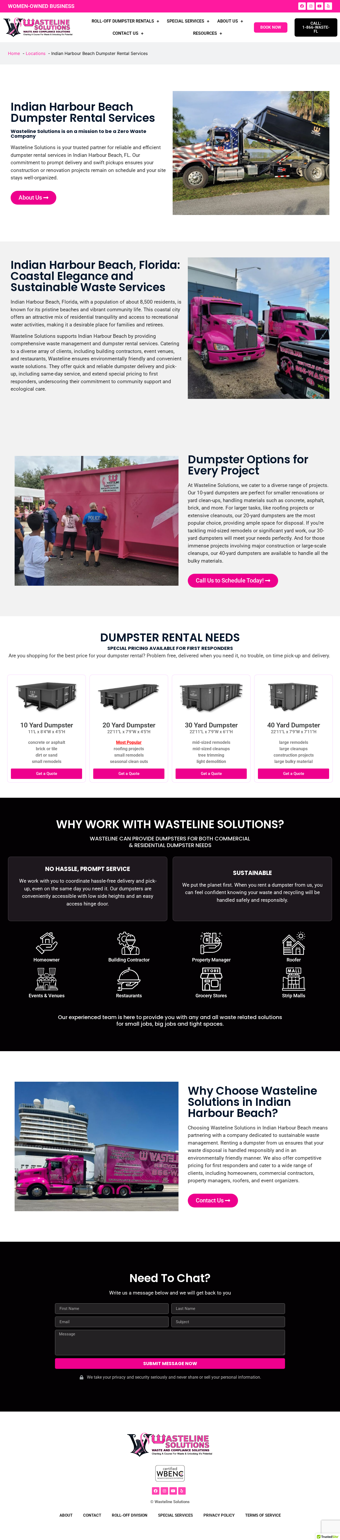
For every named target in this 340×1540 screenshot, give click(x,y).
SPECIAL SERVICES (185, 21)
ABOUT (66, 1515)
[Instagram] (310, 6)
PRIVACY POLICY (219, 1515)
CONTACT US (125, 33)
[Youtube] (319, 6)
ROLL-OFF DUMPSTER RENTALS (123, 21)
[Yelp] (328, 6)
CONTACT (92, 1515)
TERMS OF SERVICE (263, 1515)
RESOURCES (205, 33)
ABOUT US (227, 21)
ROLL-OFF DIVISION (129, 1515)
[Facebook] (302, 6)
